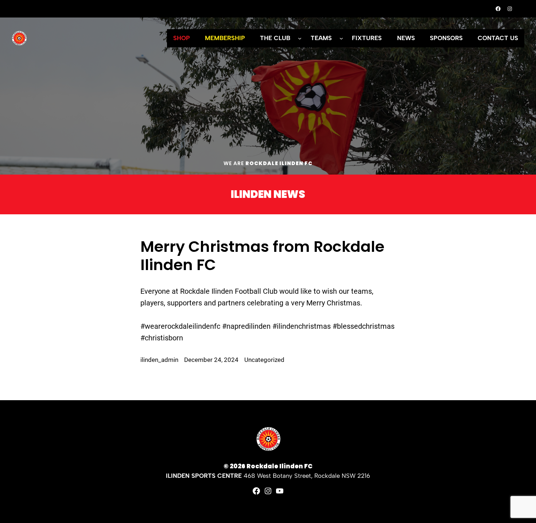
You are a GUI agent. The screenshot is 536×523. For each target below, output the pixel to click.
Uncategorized (264, 359)
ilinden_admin (159, 359)
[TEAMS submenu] (341, 38)
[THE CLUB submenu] (300, 38)
